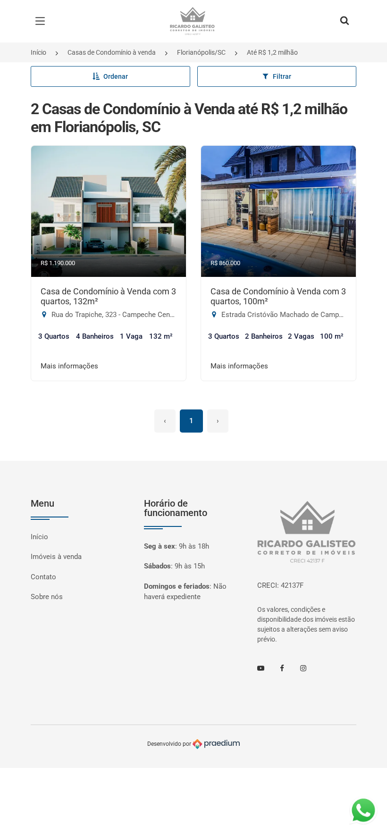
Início (38, 52)
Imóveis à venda (56, 556)
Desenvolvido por (170, 744)
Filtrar (282, 76)
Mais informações (69, 366)
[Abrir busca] (344, 21)
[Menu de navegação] (42, 21)
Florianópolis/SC (201, 52)
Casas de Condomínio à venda (111, 52)
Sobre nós (47, 596)
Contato (43, 577)
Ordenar (115, 76)
